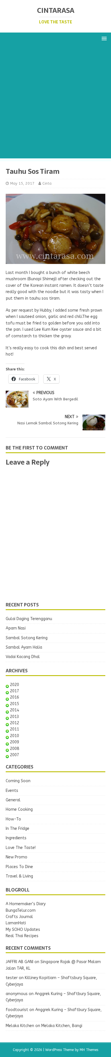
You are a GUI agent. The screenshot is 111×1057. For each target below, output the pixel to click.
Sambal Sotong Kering (27, 638)
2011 (14, 729)
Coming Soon (18, 780)
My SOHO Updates (23, 929)
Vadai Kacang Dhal (23, 656)
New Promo (16, 857)
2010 (14, 735)
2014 (14, 710)
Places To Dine (19, 866)
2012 (14, 723)
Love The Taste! (21, 847)
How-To (13, 819)
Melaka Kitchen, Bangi (61, 1025)
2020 (14, 684)
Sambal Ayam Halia (24, 647)
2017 (14, 691)
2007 (14, 755)
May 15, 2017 (22, 183)
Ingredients (16, 838)
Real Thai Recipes (22, 935)
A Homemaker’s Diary (26, 903)
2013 (14, 716)
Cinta (47, 183)
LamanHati (16, 923)
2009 (14, 742)
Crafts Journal (19, 916)
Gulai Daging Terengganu (29, 618)
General (13, 800)
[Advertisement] (55, 102)
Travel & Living (19, 876)
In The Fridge (17, 828)
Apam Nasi (16, 628)
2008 (14, 748)
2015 (14, 703)
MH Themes (89, 1050)
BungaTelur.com (21, 910)
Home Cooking (19, 809)
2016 (14, 697)
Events (12, 790)
